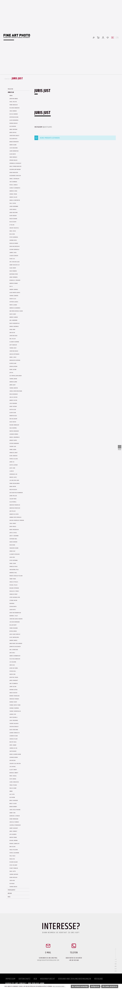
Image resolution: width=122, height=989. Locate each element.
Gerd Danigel (13, 209)
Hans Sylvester (13, 692)
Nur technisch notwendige (80, 986)
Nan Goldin (12, 846)
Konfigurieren (95, 986)
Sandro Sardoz (13, 640)
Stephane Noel (13, 538)
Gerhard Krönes (14, 434)
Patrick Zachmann (14, 852)
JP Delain (12, 224)
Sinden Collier (13, 197)
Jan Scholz (12, 652)
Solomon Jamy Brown (15, 169)
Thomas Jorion (13, 378)
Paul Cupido (13, 203)
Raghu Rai (12, 859)
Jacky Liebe (12, 468)
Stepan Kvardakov (14, 443)
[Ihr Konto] (103, 37)
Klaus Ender (13, 268)
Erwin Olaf (12, 551)
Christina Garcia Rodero (16, 618)
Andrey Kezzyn (13, 400)
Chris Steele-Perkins (15, 809)
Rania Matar (13, 486)
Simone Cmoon (13, 194)
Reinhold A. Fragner (15, 280)
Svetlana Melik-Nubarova (16, 492)
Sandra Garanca (14, 289)
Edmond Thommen (14, 708)
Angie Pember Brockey (15, 166)
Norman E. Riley (14, 615)
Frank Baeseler (14, 104)
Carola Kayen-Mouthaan (16, 391)
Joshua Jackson (13, 366)
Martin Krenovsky (14, 431)
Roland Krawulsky (14, 425)
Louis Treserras (14, 720)
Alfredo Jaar (13, 363)
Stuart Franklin (14, 868)
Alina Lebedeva (13, 455)
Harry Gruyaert (14, 828)
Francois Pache (14, 566)
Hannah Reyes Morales (15, 517)
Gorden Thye (13, 714)
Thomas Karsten (14, 388)
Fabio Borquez (13, 157)
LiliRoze (12, 471)
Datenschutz (25, 979)
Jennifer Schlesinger (15, 646)
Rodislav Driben (14, 243)
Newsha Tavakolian (14, 695)
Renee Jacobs (13, 369)
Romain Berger (14, 123)
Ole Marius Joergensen (16, 375)
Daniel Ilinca (13, 357)
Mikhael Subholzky (14, 843)
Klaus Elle (12, 258)
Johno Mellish (13, 495)
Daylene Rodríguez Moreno (17, 520)
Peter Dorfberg (14, 237)
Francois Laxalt (14, 452)
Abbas (11, 95)
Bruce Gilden (13, 803)
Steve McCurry (13, 865)
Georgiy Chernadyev (15, 188)
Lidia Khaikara (13, 403)
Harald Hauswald (14, 326)
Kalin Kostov (13, 421)
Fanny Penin (13, 578)
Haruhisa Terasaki (14, 698)
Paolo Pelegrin (14, 849)
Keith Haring (13, 779)
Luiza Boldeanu (14, 147)
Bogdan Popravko (14, 588)
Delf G (11, 286)
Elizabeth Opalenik (15, 554)
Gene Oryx (12, 557)
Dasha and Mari (14, 212)
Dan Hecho (12, 332)
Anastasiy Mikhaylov (15, 505)
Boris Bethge (13, 132)
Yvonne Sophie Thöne (15, 705)
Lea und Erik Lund (14, 480)
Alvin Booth (13, 154)
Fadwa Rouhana (14, 628)
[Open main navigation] (119, 446)
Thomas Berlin (13, 886)
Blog (9, 896)
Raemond (12, 603)
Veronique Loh (13, 474)
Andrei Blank (13, 144)
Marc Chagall (13, 775)
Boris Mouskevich (14, 529)
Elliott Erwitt (13, 769)
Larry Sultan (13, 686)
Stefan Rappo (13, 606)
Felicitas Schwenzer (15, 658)
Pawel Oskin (13, 563)
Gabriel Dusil (13, 252)
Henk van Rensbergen (15, 612)
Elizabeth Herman (14, 341)
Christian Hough (14, 351)
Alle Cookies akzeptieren (109, 986)
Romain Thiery (13, 702)
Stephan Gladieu (14, 301)
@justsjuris (47, 127)
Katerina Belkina (14, 117)
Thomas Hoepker (14, 874)
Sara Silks (12, 665)
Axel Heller (13, 338)
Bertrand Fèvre (14, 274)
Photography (11, 890)
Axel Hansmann (13, 320)
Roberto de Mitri (14, 514)
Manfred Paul (13, 572)
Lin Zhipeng (13, 766)
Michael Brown (14, 840)
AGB (35, 979)
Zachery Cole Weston (15, 763)
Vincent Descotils (14, 228)
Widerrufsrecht (48, 979)
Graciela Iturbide (14, 822)
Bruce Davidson (14, 800)
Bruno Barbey (13, 806)
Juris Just (13, 385)
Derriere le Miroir (15, 815)
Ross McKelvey (13, 489)
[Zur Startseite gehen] (16, 37)
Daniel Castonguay (14, 178)
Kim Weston (12, 760)
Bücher (10, 893)
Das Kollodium (13, 418)
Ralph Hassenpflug (15, 323)
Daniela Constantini (15, 200)
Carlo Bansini (13, 111)
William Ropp (13, 625)
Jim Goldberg (13, 834)
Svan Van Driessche (15, 246)
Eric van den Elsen (14, 261)
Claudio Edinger (14, 255)
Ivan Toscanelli (14, 717)
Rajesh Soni (12, 674)
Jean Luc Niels (13, 532)
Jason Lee (12, 461)
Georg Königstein (14, 782)
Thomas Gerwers (14, 295)
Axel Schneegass (14, 649)
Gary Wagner (13, 751)
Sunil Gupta (13, 871)
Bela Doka (12, 234)
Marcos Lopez (13, 477)
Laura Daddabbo (14, 206)
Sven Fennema (13, 271)
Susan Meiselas (13, 877)
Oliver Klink (13, 412)
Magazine (10, 89)
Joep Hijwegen (13, 345)
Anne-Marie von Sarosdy (16, 643)
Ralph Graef (13, 314)
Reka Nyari (12, 545)
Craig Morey (13, 523)
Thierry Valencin (14, 723)
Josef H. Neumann (14, 535)
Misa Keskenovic (14, 394)
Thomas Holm (13, 348)
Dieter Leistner (14, 465)
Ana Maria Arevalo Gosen (16, 311)
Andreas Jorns (13, 381)
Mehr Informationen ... (59, 986)
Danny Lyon (12, 812)
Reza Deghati (13, 221)
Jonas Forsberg (14, 277)
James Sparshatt (14, 680)
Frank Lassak (13, 449)
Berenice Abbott (14, 772)
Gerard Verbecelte (15, 732)
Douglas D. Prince (14, 591)
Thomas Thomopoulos (15, 711)
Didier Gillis (13, 298)
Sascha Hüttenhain (14, 354)
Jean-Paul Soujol (14, 677)
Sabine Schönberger (15, 655)
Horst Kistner (13, 406)
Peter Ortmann (14, 560)
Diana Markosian (14, 819)
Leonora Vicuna (14, 735)
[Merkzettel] (108, 37)
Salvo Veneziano (14, 729)
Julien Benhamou (14, 120)
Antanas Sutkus (13, 689)
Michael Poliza (13, 585)
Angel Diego (13, 231)
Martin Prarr (13, 837)
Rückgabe (98, 979)
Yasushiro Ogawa (14, 548)
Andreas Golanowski (15, 308)
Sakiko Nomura (13, 542)
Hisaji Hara (12, 329)
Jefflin (11, 372)
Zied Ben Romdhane (15, 622)
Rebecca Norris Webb (15, 754)
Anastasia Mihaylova (15, 508)
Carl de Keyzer (13, 397)
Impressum (10, 979)
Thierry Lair (13, 446)
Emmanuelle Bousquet (15, 163)
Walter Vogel (13, 742)
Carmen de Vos (13, 748)
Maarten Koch (13, 415)
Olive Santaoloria (14, 637)
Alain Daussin (13, 215)
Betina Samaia (13, 631)
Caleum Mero (13, 498)
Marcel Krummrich (15, 437)
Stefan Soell (13, 671)
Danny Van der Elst (15, 264)
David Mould (13, 526)
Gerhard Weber (14, 757)
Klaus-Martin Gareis (15, 292)
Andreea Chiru (13, 191)
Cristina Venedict (14, 726)
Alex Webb (12, 797)
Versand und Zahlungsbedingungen (75, 979)
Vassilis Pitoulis (14, 582)
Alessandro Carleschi (15, 175)
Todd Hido (12, 880)
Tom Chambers (13, 181)
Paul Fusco (12, 855)
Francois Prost (13, 594)
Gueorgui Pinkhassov (15, 825)
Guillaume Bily (13, 138)
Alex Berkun (13, 126)
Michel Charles (14, 184)
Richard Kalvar (14, 862)
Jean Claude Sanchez (15, 634)
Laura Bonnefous (14, 151)
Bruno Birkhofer (14, 141)
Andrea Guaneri (14, 317)
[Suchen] (93, 37)
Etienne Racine (13, 600)
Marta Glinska (13, 304)
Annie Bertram (13, 129)
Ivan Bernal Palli (14, 569)
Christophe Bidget (14, 135)
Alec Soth (12, 794)
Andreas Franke (14, 283)
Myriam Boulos (13, 160)
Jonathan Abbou (14, 98)
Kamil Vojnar (13, 745)
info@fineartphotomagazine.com (48, 960)
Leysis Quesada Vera (15, 597)
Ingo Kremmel (13, 428)
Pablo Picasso (13, 785)
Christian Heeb (13, 335)
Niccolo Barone (14, 114)
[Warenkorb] (98, 37)
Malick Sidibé (13, 788)
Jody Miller (13, 511)
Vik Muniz (12, 883)
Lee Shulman (13, 662)
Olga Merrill (13, 501)
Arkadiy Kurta (13, 440)
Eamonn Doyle (13, 240)
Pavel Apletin (13, 101)
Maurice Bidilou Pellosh (16, 575)
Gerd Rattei (13, 609)
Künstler (11, 92)
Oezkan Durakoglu (14, 249)
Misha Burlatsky (14, 172)
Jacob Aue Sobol (14, 668)
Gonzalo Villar (13, 739)
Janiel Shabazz (13, 831)
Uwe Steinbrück (14, 683)
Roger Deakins (13, 218)
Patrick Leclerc (14, 458)
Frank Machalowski (15, 483)
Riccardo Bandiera (15, 107)
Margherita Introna (15, 360)
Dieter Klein (13, 409)
